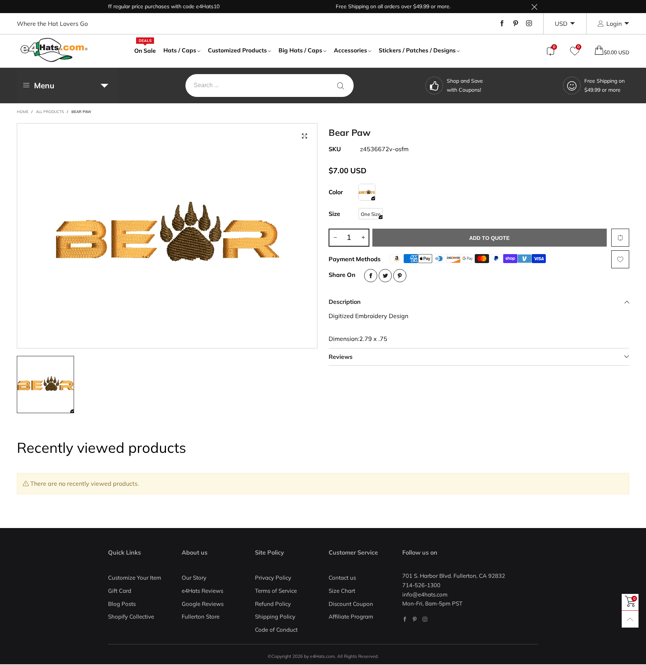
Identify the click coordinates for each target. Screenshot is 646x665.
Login (614, 23)
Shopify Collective (131, 616)
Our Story (194, 577)
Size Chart (342, 590)
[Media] (304, 136)
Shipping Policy (275, 616)
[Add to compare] (620, 238)
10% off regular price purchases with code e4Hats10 (144, 6)
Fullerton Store (200, 616)
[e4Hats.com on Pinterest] (414, 619)
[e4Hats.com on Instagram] (425, 619)
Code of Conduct (276, 629)
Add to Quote (489, 238)
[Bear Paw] (167, 235)
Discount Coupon (351, 603)
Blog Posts (122, 603)
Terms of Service (276, 590)
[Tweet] (385, 275)
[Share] (370, 275)
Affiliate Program (351, 616)
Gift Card (119, 590)
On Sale (145, 50)
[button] (335, 237)
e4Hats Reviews (202, 590)
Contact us (342, 577)
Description (345, 301)
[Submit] (340, 85)
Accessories (350, 50)
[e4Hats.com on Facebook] (404, 619)
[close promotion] (534, 6)
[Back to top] (630, 619)
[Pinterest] (515, 23)
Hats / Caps (179, 50)
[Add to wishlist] (620, 259)
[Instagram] (529, 23)
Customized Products (237, 50)
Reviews (341, 356)
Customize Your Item (134, 577)
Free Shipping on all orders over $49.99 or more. (381, 6)
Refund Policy (273, 603)
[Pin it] (399, 275)
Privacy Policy (273, 577)
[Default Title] (367, 192)
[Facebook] (502, 23)
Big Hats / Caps (300, 50)
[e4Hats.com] (54, 50)
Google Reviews (203, 603)
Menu (44, 85)
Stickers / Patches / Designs (417, 50)
